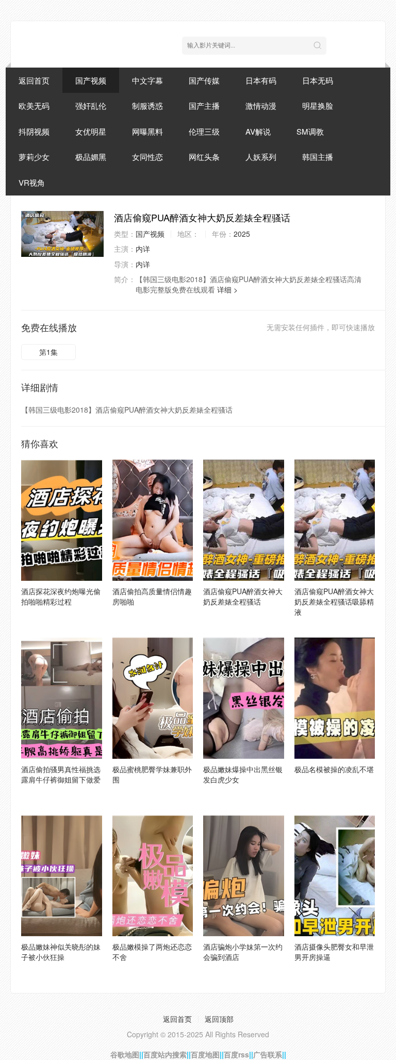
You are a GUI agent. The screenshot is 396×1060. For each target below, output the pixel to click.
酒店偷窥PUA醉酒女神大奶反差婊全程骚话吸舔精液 (334, 601)
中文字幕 (147, 80)
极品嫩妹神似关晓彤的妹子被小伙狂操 (61, 951)
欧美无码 (34, 105)
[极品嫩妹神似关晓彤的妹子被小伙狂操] (61, 876)
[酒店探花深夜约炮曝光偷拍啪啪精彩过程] (61, 520)
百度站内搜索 (165, 1054)
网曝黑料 (147, 131)
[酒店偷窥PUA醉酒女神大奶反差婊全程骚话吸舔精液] (334, 520)
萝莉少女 (34, 156)
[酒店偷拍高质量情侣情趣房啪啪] (152, 520)
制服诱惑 (147, 105)
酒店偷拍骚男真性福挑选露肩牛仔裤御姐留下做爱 (61, 774)
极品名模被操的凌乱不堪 (334, 769)
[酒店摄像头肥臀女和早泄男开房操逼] (334, 876)
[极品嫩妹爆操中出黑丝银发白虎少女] (243, 698)
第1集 (48, 352)
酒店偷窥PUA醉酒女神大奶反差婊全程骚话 (243, 596)
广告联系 (267, 1054)
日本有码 (260, 80)
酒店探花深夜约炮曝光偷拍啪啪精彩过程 (61, 596)
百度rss (236, 1054)
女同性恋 (147, 156)
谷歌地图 (124, 1054)
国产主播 (204, 105)
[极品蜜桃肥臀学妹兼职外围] (152, 698)
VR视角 (32, 182)
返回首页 (34, 80)
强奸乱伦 (90, 105)
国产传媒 (204, 80)
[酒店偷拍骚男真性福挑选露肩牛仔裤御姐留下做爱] (61, 698)
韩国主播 (317, 156)
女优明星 (90, 131)
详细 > (227, 289)
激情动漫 (260, 105)
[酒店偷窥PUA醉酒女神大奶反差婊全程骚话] (62, 234)
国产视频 (90, 80)
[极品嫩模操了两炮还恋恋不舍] (152, 876)
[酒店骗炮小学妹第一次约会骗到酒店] (243, 876)
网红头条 (204, 156)
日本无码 (317, 80)
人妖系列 (260, 156)
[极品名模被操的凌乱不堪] (334, 698)
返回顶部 (219, 1019)
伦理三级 (204, 131)
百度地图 (205, 1054)
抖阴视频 (34, 131)
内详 (143, 248)
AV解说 (258, 131)
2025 (242, 234)
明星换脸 (317, 105)
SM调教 (310, 131)
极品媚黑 (90, 156)
